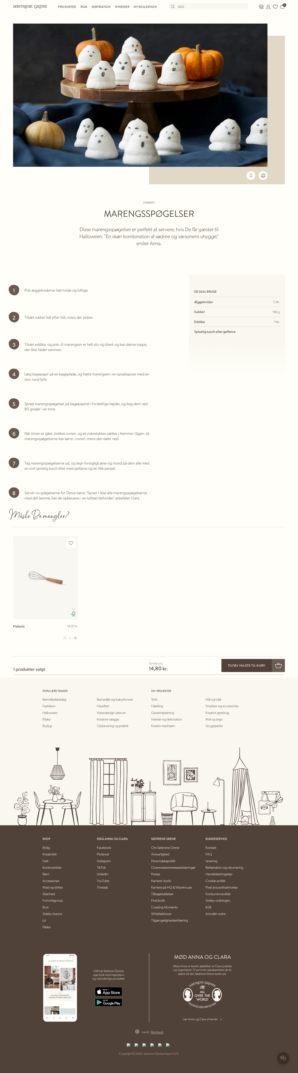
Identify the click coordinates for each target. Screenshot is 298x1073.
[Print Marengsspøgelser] (263, 175)
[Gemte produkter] (275, 6)
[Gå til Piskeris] (45, 577)
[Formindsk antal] (64, 638)
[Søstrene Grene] (30, 7)
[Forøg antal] (75, 638)
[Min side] (268, 6)
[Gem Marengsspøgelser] (251, 175)
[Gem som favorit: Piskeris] (71, 543)
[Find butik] (261, 6)
